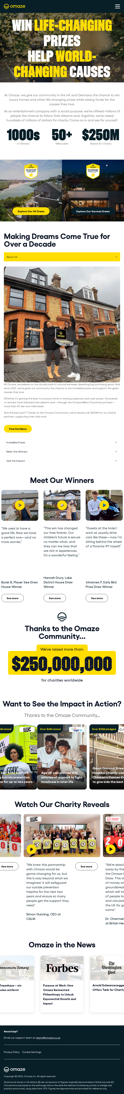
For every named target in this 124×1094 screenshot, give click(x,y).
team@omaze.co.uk (48, 1037)
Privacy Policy (12, 1051)
